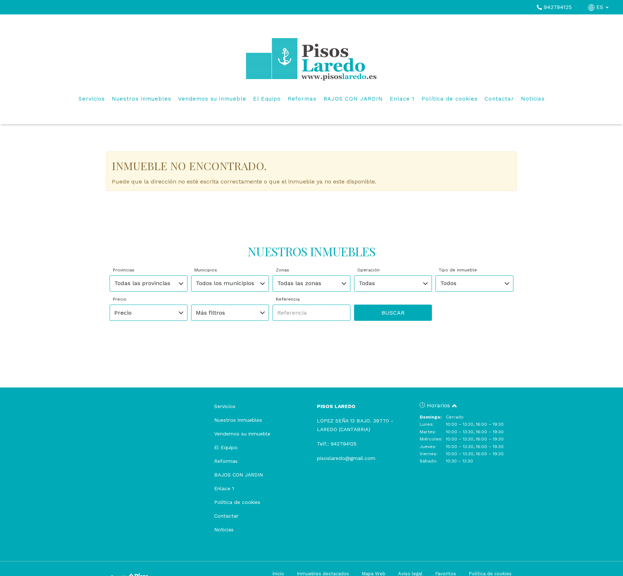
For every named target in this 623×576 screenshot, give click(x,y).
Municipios (205, 270)
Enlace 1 (402, 99)
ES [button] (600, 7)
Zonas (282, 270)
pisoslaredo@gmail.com (346, 458)
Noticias (533, 99)
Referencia (288, 299)
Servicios (92, 99)
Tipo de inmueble (458, 270)
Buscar (393, 312)
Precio (120, 299)
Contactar (499, 99)
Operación (368, 270)
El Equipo (267, 99)
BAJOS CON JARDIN (353, 99)
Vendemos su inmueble (212, 99)
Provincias (123, 270)
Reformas (302, 99)
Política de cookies (449, 99)
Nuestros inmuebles (141, 99)
